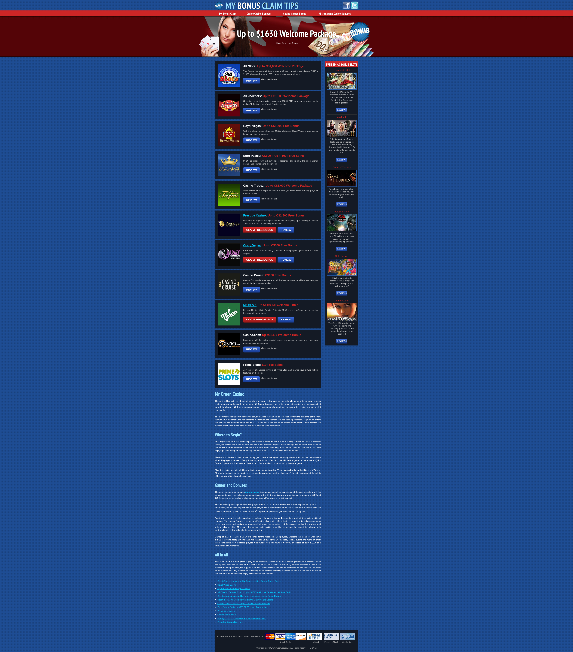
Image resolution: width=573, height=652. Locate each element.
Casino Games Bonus (294, 14)
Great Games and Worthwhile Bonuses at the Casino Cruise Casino (249, 581)
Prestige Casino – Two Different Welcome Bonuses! (241, 618)
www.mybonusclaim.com (281, 648)
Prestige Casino (254, 215)
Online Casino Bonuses (259, 14)
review (251, 80)
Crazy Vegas (252, 245)
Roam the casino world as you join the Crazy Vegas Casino (245, 600)
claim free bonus (259, 229)
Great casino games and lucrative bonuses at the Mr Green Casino (249, 596)
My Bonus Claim (227, 14)
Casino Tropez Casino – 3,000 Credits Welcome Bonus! (243, 603)
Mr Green (250, 305)
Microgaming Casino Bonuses (335, 14)
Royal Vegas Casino (226, 585)
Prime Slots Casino (226, 611)
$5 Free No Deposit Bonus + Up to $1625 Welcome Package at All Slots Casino (254, 592)
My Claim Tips (261, 5)
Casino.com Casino (226, 614)
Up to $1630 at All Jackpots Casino (233, 588)
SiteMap (313, 648)
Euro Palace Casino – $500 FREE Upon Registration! (242, 607)
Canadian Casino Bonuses (229, 622)
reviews (342, 110)
